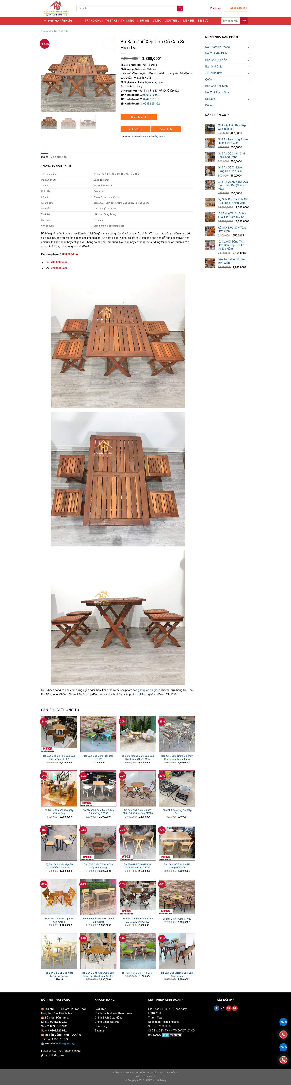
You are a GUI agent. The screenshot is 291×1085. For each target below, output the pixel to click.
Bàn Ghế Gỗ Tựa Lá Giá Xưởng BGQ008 (177, 866)
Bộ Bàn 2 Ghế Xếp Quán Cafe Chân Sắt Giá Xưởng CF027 (98, 974)
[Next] (110, 74)
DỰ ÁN (144, 20)
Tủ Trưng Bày (213, 73)
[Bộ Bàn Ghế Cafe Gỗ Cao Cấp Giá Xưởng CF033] (138, 843)
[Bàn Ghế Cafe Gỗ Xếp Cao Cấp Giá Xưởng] (98, 843)
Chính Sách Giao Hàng (108, 1017)
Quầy (208, 79)
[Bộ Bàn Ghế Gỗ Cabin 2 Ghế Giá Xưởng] (98, 897)
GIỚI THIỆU (172, 20)
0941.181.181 (151, 99)
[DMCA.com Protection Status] (172, 1034)
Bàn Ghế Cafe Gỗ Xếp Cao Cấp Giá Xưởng (98, 866)
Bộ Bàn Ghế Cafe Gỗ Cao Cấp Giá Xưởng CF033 (138, 866)
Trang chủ (46, 31)
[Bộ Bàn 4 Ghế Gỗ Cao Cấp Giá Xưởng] (59, 788)
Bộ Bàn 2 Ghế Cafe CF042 (177, 918)
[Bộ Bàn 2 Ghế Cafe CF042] (177, 897)
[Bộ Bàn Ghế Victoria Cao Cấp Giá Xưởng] (177, 951)
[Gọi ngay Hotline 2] (283, 1059)
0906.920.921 (73, 1051)
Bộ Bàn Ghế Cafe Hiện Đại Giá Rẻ (98, 757)
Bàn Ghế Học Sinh (216, 85)
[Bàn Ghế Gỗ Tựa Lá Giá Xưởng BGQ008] (177, 843)
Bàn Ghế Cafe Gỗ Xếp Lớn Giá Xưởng (59, 920)
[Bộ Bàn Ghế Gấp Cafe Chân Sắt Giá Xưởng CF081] (138, 897)
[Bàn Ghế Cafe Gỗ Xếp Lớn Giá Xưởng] (59, 897)
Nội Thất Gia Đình (216, 53)
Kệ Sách (210, 98)
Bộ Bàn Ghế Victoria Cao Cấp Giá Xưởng (177, 974)
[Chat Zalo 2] (283, 1046)
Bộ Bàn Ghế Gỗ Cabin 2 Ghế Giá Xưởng (98, 920)
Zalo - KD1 (135, 129)
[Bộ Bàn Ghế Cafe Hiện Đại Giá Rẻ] (98, 734)
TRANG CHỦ (93, 20)
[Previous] (47, 74)
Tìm (243, 20)
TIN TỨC (203, 20)
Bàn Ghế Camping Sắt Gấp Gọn (177, 812)
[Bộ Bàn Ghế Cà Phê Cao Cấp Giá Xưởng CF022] (59, 734)
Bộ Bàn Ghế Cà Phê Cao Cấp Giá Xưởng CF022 (59, 757)
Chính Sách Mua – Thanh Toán (113, 1013)
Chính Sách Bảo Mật (107, 1021)
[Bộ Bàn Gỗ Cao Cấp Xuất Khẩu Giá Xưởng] (59, 951)
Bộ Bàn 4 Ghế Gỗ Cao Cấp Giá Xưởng (59, 812)
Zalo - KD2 (165, 129)
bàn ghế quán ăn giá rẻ (146, 690)
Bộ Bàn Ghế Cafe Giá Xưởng (137, 973)
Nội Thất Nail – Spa (217, 92)
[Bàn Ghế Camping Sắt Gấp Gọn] (177, 788)
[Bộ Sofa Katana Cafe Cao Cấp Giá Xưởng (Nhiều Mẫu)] (138, 734)
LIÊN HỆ (188, 20)
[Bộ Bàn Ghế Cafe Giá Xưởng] (138, 951)
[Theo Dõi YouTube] (235, 1008)
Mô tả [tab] (44, 157)
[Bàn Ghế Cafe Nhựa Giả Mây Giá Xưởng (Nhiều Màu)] (177, 734)
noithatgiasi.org (65, 1043)
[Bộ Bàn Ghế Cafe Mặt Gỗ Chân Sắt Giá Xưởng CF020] (138, 788)
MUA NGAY (138, 116)
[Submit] (180, 8)
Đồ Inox (210, 105)
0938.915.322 (238, 8)
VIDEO (157, 20)
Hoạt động (101, 1026)
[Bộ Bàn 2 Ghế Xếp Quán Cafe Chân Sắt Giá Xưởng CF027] (98, 951)
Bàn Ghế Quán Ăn (216, 60)
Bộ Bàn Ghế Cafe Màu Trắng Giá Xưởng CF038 (98, 812)
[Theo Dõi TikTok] (222, 1008)
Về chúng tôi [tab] (59, 157)
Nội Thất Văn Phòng (217, 47)
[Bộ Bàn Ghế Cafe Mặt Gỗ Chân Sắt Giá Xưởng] (59, 843)
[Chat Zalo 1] (283, 1021)
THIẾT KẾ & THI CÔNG (119, 20)
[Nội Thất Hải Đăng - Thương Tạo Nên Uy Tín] (56, 8)
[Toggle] (248, 47)
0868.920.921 (151, 94)
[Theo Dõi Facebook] (216, 1008)
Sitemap (100, 1030)
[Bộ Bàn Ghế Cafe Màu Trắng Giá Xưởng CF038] (98, 788)
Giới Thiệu (101, 1009)
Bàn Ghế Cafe (61, 31)
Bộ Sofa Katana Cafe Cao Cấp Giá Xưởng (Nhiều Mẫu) (137, 757)
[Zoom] (45, 107)
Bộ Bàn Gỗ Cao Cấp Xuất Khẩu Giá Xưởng (59, 974)
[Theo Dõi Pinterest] (229, 1008)
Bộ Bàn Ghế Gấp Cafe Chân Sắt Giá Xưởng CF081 (138, 920)
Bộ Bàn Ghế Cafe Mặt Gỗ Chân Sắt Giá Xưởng (59, 866)
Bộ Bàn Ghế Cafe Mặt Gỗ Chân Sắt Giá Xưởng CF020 (138, 812)
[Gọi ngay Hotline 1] (283, 1034)
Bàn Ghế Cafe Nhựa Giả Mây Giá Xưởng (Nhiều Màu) (177, 757)
